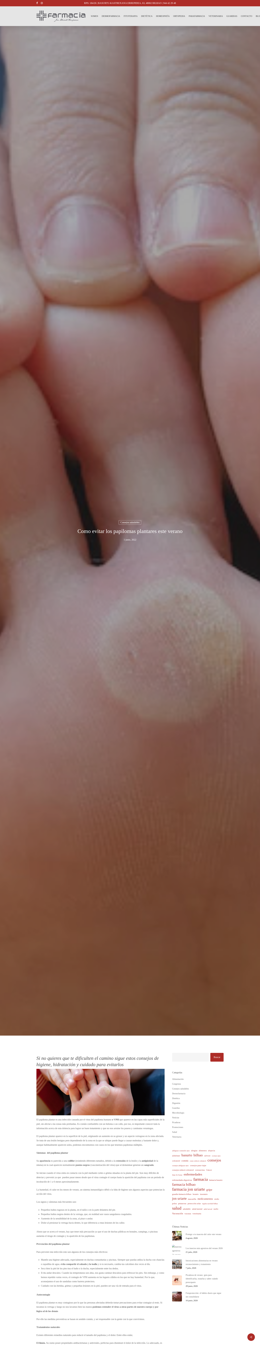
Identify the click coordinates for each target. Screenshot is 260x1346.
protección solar (194, 1203)
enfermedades (193, 1174)
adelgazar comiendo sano (181, 1151)
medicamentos (205, 1198)
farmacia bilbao (184, 1184)
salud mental (197, 1209)
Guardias (176, 1108)
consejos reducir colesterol (183, 1170)
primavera (182, 1203)
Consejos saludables (129, 522)
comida (184, 1160)
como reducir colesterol (198, 1161)
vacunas (187, 1213)
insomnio (204, 1194)
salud (176, 1208)
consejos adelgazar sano (180, 1165)
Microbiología (178, 1113)
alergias (194, 1150)
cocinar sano (216, 1156)
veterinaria (196, 1213)
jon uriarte (179, 1198)
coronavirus (200, 1170)
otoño (216, 1199)
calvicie (207, 1156)
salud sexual (208, 1209)
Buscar (217, 1057)
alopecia (211, 1150)
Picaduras (176, 1122)
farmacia (200, 1179)
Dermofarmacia (178, 1093)
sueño (216, 1209)
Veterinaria (176, 1137)
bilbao (198, 1155)
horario (196, 1194)
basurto (186, 1155)
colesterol (176, 1161)
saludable (187, 1209)
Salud (174, 1132)
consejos (214, 1160)
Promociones (177, 1127)
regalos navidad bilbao (210, 1203)
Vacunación (177, 1213)
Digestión (176, 1103)
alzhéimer (176, 1156)
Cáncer (209, 1170)
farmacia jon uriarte (188, 1189)
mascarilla (192, 1199)
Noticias (175, 1118)
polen (174, 1203)
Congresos (176, 1084)
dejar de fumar (177, 1175)
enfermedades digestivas (182, 1180)
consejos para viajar (198, 1165)
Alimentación (178, 1079)
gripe (209, 1189)
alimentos (203, 1150)
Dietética (176, 1098)
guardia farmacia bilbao (181, 1194)
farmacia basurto (216, 1180)
